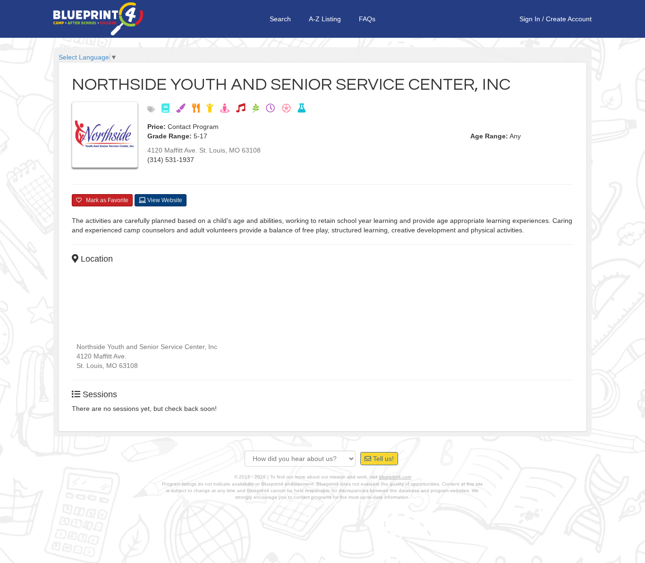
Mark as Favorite (105, 200)
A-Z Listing (325, 19)
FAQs (367, 19)
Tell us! (382, 458)
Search (280, 19)
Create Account (569, 19)
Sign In (529, 19)
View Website (164, 200)
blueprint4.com (395, 476)
